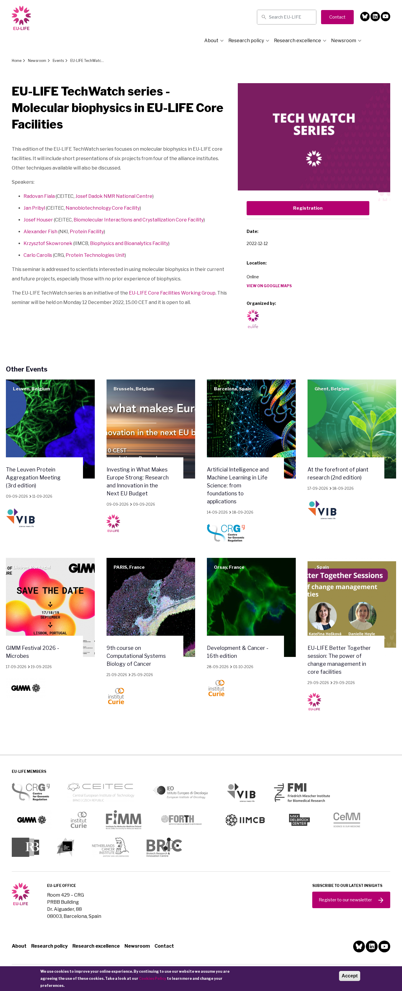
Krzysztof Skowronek (48, 243)
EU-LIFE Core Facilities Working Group (172, 293)
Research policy (246, 40)
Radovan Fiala (39, 196)
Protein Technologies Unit (95, 255)
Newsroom (343, 40)
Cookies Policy (152, 978)
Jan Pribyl (34, 208)
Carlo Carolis (38, 255)
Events (58, 60)
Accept (350, 975)
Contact (164, 946)
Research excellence (297, 40)
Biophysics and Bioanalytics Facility (129, 243)
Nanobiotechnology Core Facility (103, 208)
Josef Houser (38, 220)
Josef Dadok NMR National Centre (113, 196)
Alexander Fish (40, 231)
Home (16, 60)
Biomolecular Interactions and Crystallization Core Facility (139, 220)
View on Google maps (269, 286)
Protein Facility (87, 231)
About (211, 40)
